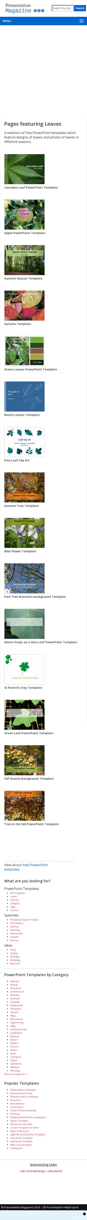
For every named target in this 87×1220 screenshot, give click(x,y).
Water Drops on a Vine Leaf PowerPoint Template (40, 642)
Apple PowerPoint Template (24, 233)
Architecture (17, 991)
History (14, 953)
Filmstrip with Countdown (24, 1096)
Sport (13, 1053)
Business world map (21, 1093)
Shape (13, 1049)
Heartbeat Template (21, 1141)
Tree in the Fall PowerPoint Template (31, 824)
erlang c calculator (48, 1171)
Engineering (16, 1022)
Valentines (16, 1063)
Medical (14, 1036)
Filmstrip (15, 1113)
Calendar (15, 1001)
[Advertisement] (43, 70)
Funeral (14, 936)
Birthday (14, 956)
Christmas (15, 1008)
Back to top (79, 1217)
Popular (14, 899)
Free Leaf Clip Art (17, 460)
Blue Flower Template (20, 551)
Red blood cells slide (21, 1124)
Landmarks (16, 1032)
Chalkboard (16, 1148)
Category (15, 903)
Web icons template (21, 1144)
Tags (12, 906)
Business (15, 963)
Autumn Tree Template (21, 506)
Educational (16, 1019)
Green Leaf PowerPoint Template (28, 733)
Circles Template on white (24, 1127)
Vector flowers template (23, 1110)
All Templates (17, 892)
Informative (16, 923)
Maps (13, 1015)
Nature (14, 1039)
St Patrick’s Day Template (23, 687)
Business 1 (15, 1100)
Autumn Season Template (23, 278)
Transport (15, 1056)
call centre (27, 1171)
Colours (14, 910)
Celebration (16, 1005)
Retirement (16, 933)
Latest (13, 896)
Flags (13, 1025)
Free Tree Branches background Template (35, 597)
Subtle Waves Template (23, 1089)
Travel (13, 1060)
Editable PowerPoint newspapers (28, 1117)
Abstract (14, 981)
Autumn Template (17, 324)
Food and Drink (18, 1029)
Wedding (15, 929)
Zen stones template (21, 1137)
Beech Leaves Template (22, 415)
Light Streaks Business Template (27, 1134)
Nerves (14, 940)
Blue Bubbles (17, 1103)
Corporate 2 (16, 1106)
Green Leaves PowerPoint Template (30, 369)
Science (14, 1046)
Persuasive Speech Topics (24, 919)
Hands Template (19, 1120)
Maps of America (19, 1130)
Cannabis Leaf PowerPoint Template (31, 187)
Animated (15, 988)
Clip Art (14, 1012)
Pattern (14, 1043)
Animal (14, 984)
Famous (14, 926)
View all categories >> (16, 1074)
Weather (15, 1067)
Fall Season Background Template (29, 778)
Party (13, 949)
